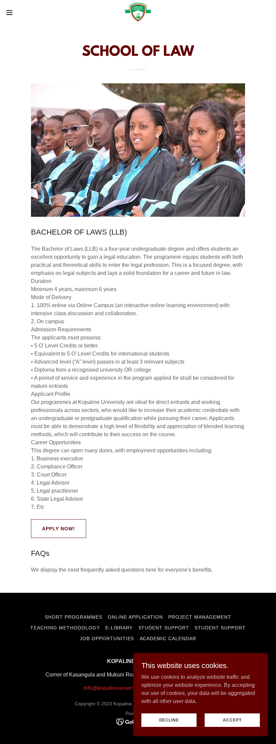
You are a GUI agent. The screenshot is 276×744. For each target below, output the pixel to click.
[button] (23, 12)
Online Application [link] (135, 617)
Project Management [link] (199, 617)
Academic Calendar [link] (168, 638)
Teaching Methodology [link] (65, 627)
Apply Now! (58, 528)
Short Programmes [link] (73, 617)
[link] (138, 12)
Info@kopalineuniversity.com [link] (117, 688)
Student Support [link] (163, 627)
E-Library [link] (119, 627)
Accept (232, 719)
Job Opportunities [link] (107, 638)
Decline (169, 719)
